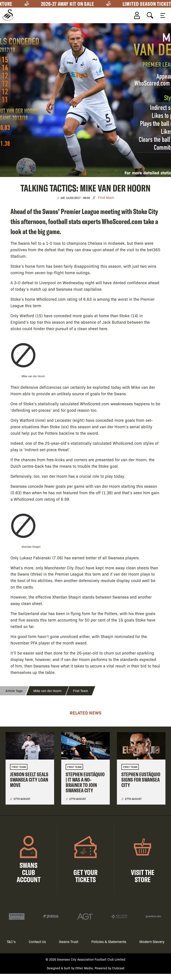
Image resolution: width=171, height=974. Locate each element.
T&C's (11, 941)
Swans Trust (68, 941)
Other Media (84, 968)
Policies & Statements (108, 941)
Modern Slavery (152, 941)
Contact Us (37, 941)
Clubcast (118, 968)
